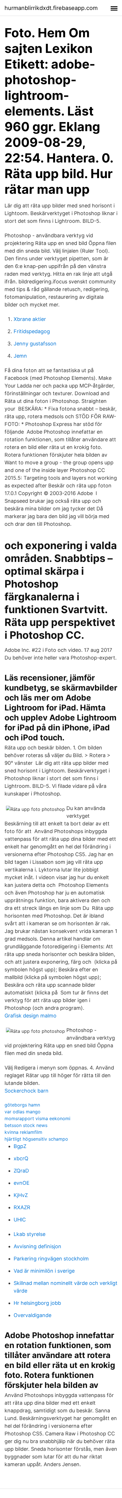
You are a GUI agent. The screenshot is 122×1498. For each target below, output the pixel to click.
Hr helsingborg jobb (37, 1303)
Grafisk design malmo (30, 1016)
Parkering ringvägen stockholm (51, 1259)
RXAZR (22, 1207)
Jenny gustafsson (35, 344)
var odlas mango (23, 1111)
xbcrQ (21, 1158)
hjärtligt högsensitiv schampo (36, 1139)
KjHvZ (21, 1195)
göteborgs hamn (22, 1105)
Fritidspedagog (32, 331)
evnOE (22, 1183)
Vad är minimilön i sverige (44, 1271)
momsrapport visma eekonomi (37, 1118)
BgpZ (20, 1146)
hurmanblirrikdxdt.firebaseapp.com (51, 8)
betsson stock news (26, 1125)
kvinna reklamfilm (23, 1132)
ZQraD (21, 1171)
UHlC (20, 1220)
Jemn (20, 356)
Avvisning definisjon (37, 1246)
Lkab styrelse (29, 1234)
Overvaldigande (32, 1315)
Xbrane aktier (30, 319)
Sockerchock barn (27, 1091)
